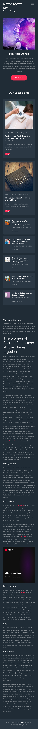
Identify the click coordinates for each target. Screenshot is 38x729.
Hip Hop (23, 592)
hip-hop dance (19, 505)
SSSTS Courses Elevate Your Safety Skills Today (22, 277)
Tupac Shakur (13, 441)
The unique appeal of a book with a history (18, 199)
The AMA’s (23, 536)
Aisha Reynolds (22, 133)
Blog (7, 154)
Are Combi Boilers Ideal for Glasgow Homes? (22, 294)
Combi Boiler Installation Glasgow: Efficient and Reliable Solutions (21, 241)
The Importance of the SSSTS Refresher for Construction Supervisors (21, 223)
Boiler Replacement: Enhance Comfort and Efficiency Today (20, 260)
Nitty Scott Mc (12, 6)
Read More (19, 78)
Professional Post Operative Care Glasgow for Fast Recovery (17, 138)
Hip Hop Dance (19, 54)
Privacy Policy (22, 725)
